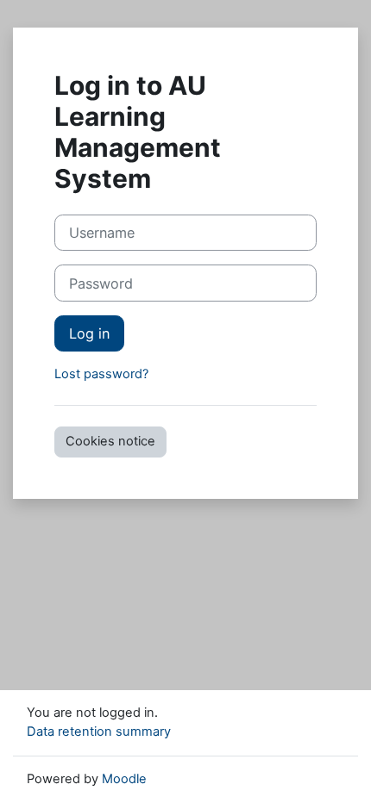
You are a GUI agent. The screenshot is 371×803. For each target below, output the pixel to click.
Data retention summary (99, 731)
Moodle (124, 779)
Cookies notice (110, 441)
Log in (89, 333)
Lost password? (101, 374)
